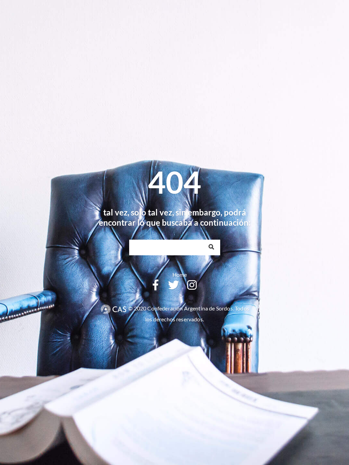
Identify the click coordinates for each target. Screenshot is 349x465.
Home (179, 274)
